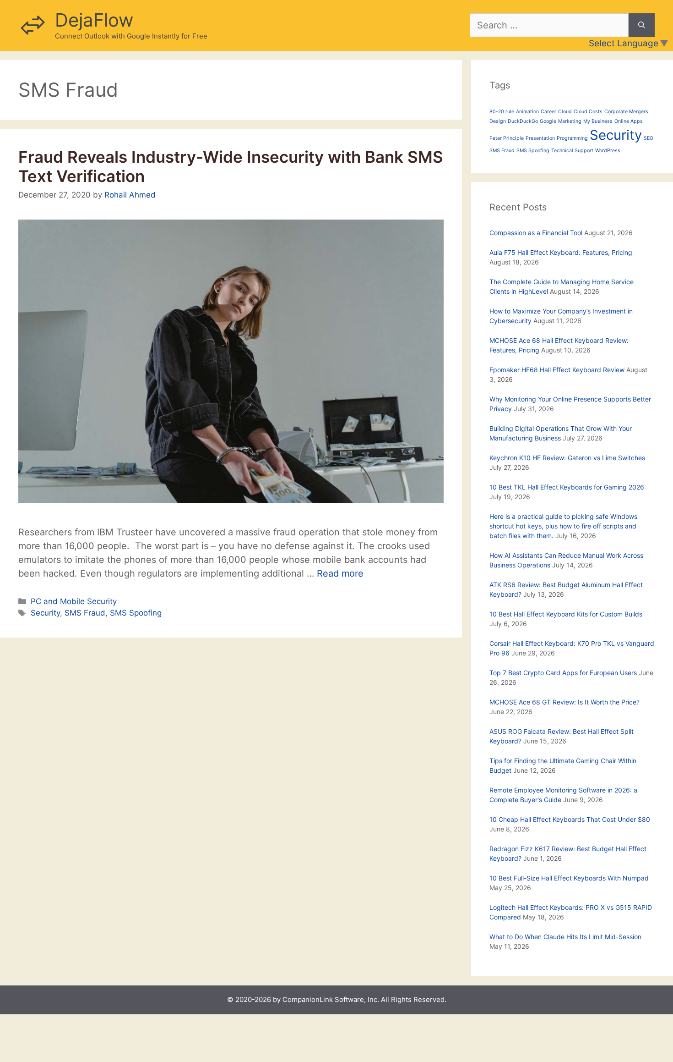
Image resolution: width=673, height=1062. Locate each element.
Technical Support (572, 151)
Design (497, 121)
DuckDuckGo (523, 121)
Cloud (565, 112)
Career (548, 112)
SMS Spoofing (136, 612)
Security (45, 612)
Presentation (540, 138)
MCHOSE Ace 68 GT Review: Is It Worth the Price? (564, 702)
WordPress (607, 151)
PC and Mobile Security (74, 601)
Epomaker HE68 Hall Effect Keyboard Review (556, 370)
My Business (598, 121)
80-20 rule (501, 112)
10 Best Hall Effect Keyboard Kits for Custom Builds (565, 614)
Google (548, 121)
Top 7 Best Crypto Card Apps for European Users (563, 673)
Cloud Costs (588, 112)
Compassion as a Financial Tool (535, 233)
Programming (572, 138)
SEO (648, 138)
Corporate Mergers (626, 112)
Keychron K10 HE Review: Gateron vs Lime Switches (567, 458)
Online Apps (628, 121)
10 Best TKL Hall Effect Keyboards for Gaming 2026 (566, 487)
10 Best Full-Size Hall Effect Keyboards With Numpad (569, 878)
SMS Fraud (85, 612)
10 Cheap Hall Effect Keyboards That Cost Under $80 (569, 819)
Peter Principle (506, 138)
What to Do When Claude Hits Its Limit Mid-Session (565, 937)
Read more (340, 573)
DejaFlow (94, 20)
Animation (527, 112)
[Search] (642, 25)
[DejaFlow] (32, 24)
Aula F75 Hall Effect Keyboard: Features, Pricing (560, 252)
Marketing (569, 121)
